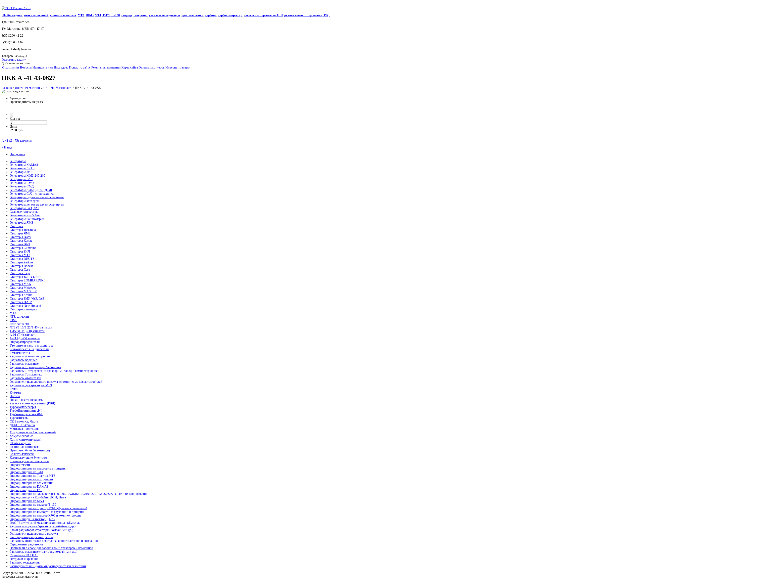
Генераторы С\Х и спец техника (32, 193)
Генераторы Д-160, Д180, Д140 (31, 190)
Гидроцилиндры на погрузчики (31, 479)
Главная (7, 87)
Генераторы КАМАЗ (24, 164)
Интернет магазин (178, 67)
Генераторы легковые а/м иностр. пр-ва (37, 204)
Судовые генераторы (24, 211)
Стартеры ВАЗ (20, 244)
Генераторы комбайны (25, 215)
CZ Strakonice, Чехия (24, 421)
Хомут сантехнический (26, 439)
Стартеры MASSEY (23, 291)
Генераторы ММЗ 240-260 (27, 175)
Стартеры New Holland (25, 305)
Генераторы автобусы (24, 201)
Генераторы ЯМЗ (21, 222)
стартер (126, 15)
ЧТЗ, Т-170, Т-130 (107, 15)
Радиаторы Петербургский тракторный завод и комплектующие (54, 370)
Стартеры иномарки (23, 309)
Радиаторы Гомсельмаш (26, 374)
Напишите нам (43, 67)
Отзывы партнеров (152, 67)
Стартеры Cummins (23, 248)
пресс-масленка (192, 15)
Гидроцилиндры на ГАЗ (26, 490)
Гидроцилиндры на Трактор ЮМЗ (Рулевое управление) (48, 508)
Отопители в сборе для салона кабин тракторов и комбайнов (51, 548)
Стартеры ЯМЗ (20, 233)
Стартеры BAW (20, 237)
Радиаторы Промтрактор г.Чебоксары (35, 367)
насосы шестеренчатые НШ (263, 15)
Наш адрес (61, 67)
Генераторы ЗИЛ (21, 172)
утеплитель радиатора (164, 15)
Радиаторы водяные (23, 360)
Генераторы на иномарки (27, 219)
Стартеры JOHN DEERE (27, 276)
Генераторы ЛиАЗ (22, 168)
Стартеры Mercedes (23, 287)
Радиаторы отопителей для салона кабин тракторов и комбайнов (54, 540)
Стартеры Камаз (21, 240)
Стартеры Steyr (20, 273)
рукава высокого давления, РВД (306, 15)
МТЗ (81, 15)
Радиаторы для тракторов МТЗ (31, 385)
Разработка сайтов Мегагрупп (20, 576)
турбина (210, 15)
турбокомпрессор (230, 15)
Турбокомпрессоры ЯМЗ (26, 414)
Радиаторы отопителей (25, 378)
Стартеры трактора (23, 229)
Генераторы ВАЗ (21, 179)
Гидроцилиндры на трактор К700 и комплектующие (45, 515)
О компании (10, 67)
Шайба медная (12, 15)
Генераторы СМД (22, 186)
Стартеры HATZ (21, 302)
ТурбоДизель (19, 417)
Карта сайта (129, 67)
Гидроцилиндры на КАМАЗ (29, 486)
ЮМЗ (90, 15)
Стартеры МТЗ (20, 255)
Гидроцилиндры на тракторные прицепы (38, 468)
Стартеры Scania (21, 295)
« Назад (7, 147)
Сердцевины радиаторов (27, 544)
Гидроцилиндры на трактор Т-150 (33, 504)
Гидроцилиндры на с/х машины (31, 483)
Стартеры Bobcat (21, 266)
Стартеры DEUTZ (22, 258)
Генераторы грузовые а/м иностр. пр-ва (37, 197)
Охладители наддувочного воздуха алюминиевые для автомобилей (56, 381)
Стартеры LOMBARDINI (27, 280)
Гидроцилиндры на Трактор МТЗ (32, 475)
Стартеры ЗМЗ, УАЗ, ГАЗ (27, 298)
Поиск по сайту (80, 67)
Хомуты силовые (21, 436)
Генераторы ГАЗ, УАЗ (24, 208)
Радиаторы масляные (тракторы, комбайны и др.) (43, 551)
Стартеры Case (20, 269)
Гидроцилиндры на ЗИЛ (26, 472)
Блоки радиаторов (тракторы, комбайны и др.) (41, 530)
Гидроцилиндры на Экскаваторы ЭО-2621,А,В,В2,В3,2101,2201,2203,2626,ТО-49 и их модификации (79, 493)
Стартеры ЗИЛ (20, 251)
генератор (140, 15)
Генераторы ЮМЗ (22, 182)
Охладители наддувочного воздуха (34, 533)
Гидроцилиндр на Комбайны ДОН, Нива (38, 497)
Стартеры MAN (20, 284)
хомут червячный (36, 15)
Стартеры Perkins (21, 262)
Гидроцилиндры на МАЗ (27, 501)
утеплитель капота (63, 15)
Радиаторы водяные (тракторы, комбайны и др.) (42, 526)
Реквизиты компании (106, 67)
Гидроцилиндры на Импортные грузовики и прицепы (47, 512)
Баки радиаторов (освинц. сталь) (32, 537)
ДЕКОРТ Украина (22, 425)
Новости (26, 67)
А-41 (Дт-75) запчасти (57, 87)
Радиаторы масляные (24, 363)
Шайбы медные (20, 443)
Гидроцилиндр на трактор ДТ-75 (32, 519)
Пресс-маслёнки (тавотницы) (30, 450)
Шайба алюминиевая (24, 446)
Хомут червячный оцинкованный (33, 432)
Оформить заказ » (14, 59)
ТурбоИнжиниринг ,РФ (26, 410)
